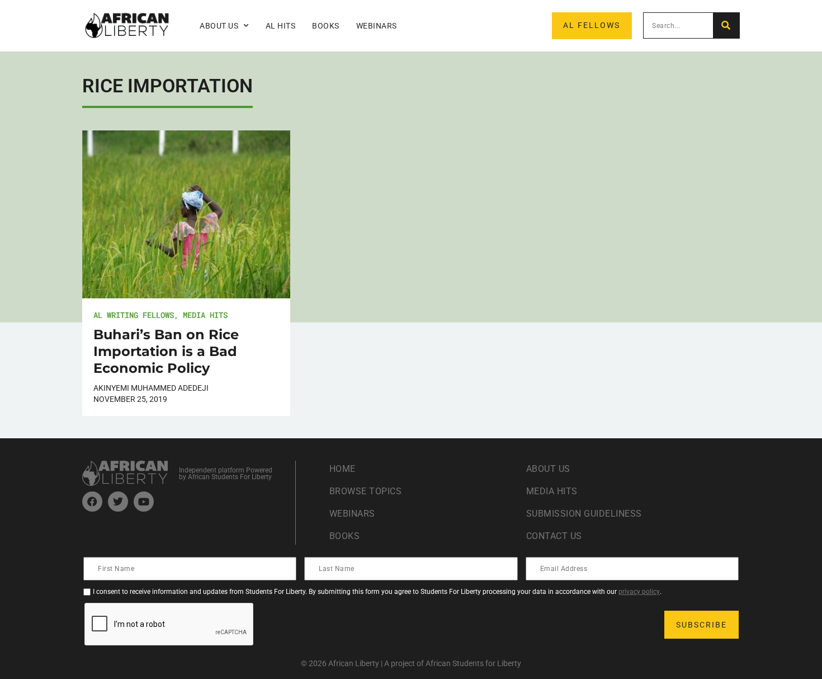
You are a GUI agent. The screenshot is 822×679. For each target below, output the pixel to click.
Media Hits (205, 315)
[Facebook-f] (92, 501)
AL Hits (281, 25)
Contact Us (554, 536)
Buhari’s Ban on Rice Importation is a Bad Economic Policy (166, 351)
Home (342, 468)
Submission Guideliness (584, 513)
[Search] (726, 25)
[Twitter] (118, 501)
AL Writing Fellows (133, 315)
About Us (548, 468)
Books (325, 25)
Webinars (376, 25)
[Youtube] (144, 501)
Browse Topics (365, 491)
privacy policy (639, 592)
